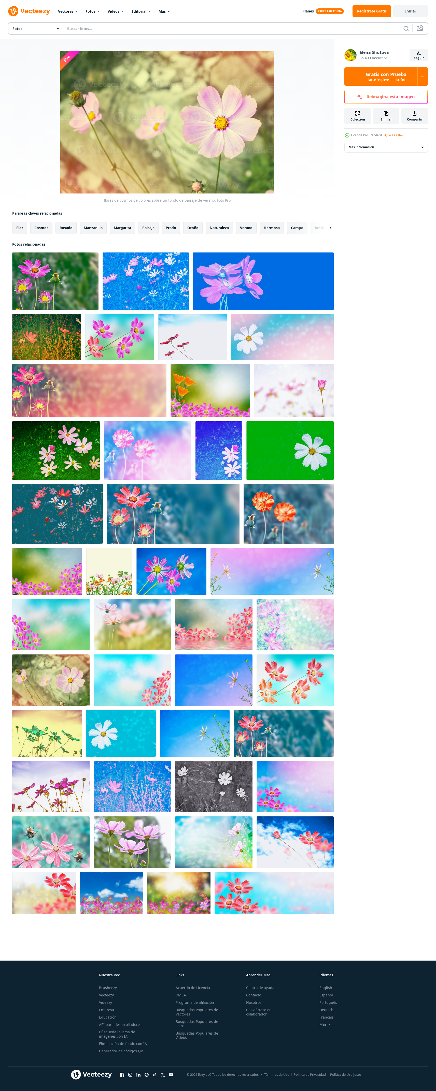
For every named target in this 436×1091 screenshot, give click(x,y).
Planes (308, 11)
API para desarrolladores (120, 1024)
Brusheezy (108, 987)
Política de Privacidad (310, 1074)
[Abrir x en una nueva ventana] (163, 1074)
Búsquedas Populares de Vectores (197, 1012)
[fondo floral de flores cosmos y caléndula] (210, 390)
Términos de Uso (276, 1074)
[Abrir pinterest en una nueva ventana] (147, 1074)
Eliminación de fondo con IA (123, 1043)
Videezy (105, 1002)
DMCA (181, 995)
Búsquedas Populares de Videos (197, 1035)
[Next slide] (326, 228)
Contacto (253, 995)
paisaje (148, 227)
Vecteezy (106, 995)
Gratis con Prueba (386, 76)
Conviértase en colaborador (259, 1012)
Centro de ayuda (260, 987)
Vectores (65, 11)
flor (19, 227)
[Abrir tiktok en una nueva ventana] (155, 1074)
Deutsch (326, 1009)
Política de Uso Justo (345, 1074)
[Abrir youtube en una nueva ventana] (171, 1074)
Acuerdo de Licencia (193, 987)
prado (171, 227)
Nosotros (253, 1002)
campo (297, 227)
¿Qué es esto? (393, 135)
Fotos (90, 11)
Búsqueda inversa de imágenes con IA (117, 1034)
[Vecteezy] (29, 11)
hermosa (272, 227)
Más (162, 11)
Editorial (139, 11)
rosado (66, 227)
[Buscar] (406, 28)
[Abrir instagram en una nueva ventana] (130, 1074)
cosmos (41, 227)
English (325, 987)
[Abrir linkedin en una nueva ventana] (138, 1074)
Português (328, 1002)
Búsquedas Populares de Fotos (197, 1023)
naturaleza (219, 227)
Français (326, 1017)
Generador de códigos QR (121, 1051)
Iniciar (410, 11)
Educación (108, 1017)
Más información (361, 147)
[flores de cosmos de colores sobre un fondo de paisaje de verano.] (55, 281)
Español (326, 995)
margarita (122, 227)
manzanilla (93, 227)
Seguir (419, 58)
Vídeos (113, 11)
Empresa (106, 1009)
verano (246, 227)
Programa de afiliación (195, 1002)
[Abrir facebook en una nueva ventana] (122, 1074)
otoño (193, 227)
